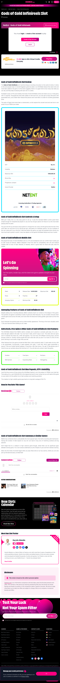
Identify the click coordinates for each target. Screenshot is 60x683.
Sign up (31, 400)
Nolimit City (18, 659)
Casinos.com (4, 9)
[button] (24, 403)
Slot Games (18, 632)
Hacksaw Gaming (20, 657)
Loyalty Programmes (5, 647)
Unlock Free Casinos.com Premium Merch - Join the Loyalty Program (21, 5)
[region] (30, 410)
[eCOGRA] (15, 207)
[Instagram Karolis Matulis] (20, 547)
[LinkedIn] (32, 658)
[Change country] (49, 2)
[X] (39, 658)
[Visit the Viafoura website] (55, 430)
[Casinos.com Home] (30, 2)
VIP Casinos (3, 639)
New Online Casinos (5, 637)
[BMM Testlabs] (38, 207)
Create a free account (30, 39)
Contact (33, 634)
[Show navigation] (2, 2)
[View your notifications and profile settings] (57, 420)
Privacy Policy (25, 676)
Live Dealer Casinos (5, 642)
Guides (32, 642)
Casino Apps (4, 644)
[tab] (5, 471)
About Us (33, 632)
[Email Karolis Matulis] (14, 547)
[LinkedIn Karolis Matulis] (17, 547)
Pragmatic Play (19, 652)
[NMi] (44, 207)
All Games (18, 637)
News (32, 644)
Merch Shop (33, 654)
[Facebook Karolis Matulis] (23, 547)
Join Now (51, 616)
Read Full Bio (8, 561)
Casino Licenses (4, 654)
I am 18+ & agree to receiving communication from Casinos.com (16, 282)
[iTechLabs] (21, 207)
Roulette (18, 642)
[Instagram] (35, 658)
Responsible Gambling (36, 639)
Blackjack (18, 639)
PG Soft (17, 654)
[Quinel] (27, 207)
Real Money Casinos (5, 634)
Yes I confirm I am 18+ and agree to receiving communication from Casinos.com (18, 620)
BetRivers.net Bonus (9, 64)
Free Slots (18, 634)
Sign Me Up (52, 279)
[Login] (52, 2)
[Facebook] (42, 658)
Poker (17, 644)
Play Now (49, 59)
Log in (28, 400)
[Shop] (46, 2)
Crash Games (19, 647)
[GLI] (32, 207)
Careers (32, 637)
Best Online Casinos (5, 632)
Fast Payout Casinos (5, 649)
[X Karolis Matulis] (26, 547)
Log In (30, 44)
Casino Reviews (4, 652)
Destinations (33, 647)
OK (46, 673)
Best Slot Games (12, 9)
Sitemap (33, 652)
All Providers (18, 649)
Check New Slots (8, 524)
